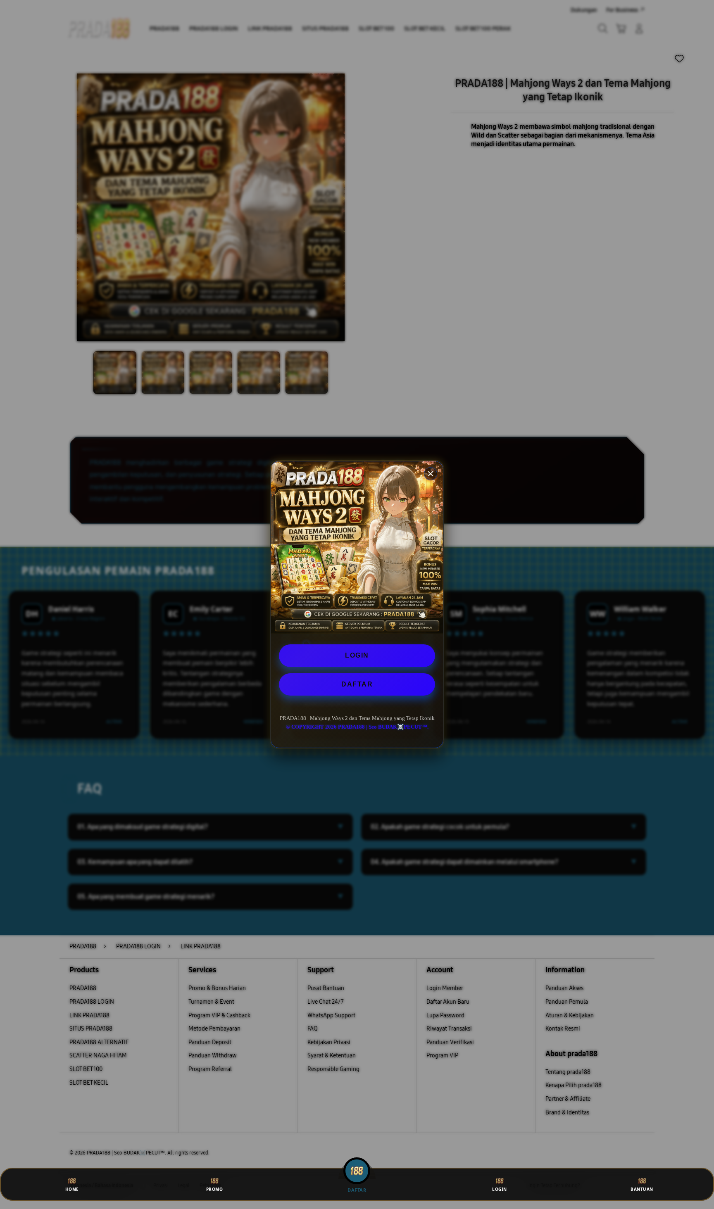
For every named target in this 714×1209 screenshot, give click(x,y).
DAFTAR (357, 684)
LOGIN (357, 655)
